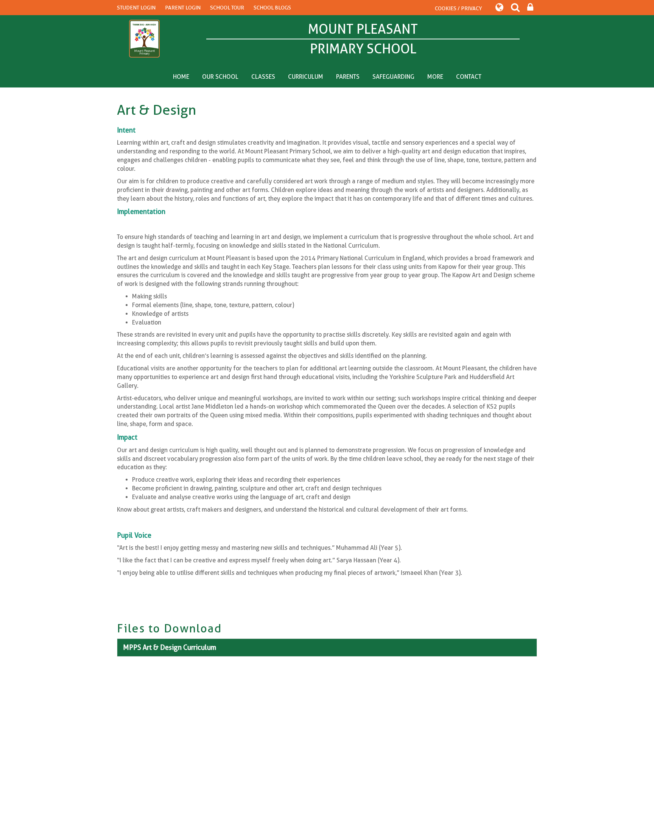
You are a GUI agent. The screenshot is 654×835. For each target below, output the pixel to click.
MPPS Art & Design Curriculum (169, 647)
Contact (468, 76)
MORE (435, 76)
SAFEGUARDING (393, 76)
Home (181, 76)
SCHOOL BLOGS (272, 8)
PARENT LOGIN (183, 8)
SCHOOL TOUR (227, 8)
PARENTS (348, 76)
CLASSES (263, 76)
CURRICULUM (305, 76)
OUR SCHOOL (220, 76)
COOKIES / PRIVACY (458, 8)
